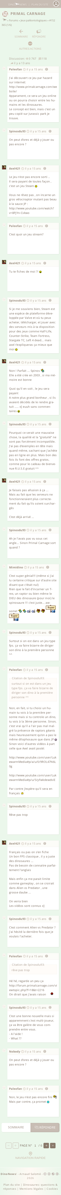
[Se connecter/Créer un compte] (56, 6)
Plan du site (39, 4)
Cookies (52, 1188)
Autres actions (30, 48)
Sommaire (21, 36)
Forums (13, 20)
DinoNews (17, 4)
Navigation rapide (30, 1158)
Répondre (39, 36)
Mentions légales (31, 1188)
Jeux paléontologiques (34, 20)
